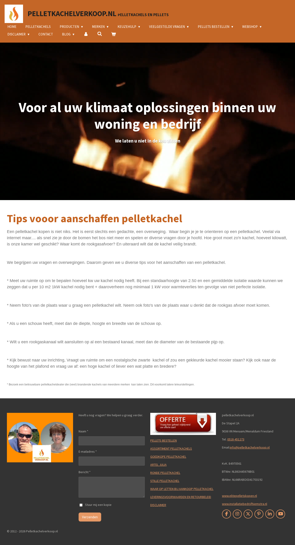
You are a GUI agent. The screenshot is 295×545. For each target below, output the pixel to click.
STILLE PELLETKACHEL (164, 481)
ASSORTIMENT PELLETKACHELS (171, 448)
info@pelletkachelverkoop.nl (250, 447)
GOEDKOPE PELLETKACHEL (168, 457)
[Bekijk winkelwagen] (113, 34)
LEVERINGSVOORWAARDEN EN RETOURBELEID (180, 497)
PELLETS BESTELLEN (163, 440)
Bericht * (85, 472)
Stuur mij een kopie (98, 505)
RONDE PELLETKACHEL (165, 473)
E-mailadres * (88, 451)
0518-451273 (235, 439)
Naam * (83, 431)
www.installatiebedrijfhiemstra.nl (244, 504)
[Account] (86, 34)
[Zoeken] (99, 34)
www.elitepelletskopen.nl (239, 496)
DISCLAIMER (158, 505)
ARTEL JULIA (158, 465)
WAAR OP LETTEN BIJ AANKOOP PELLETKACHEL (181, 489)
